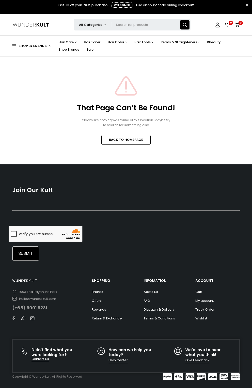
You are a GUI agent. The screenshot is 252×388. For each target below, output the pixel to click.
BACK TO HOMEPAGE (126, 139)
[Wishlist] (227, 24)
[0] (237, 25)
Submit (25, 253)
